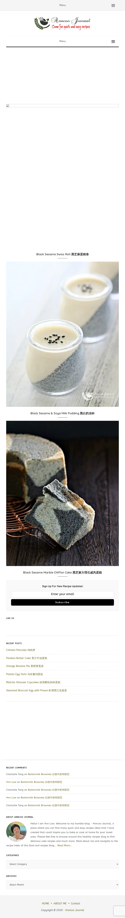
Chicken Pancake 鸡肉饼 (20, 650)
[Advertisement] (62, 71)
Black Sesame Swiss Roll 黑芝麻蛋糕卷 (62, 254)
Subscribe (62, 602)
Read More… (64, 845)
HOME (45, 903)
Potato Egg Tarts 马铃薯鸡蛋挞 (24, 674)
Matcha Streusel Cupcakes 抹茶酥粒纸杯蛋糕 (33, 682)
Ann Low (11, 782)
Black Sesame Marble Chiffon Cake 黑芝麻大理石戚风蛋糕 (62, 572)
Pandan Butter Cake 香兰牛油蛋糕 (26, 658)
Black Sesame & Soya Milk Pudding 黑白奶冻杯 (62, 413)
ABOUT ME (60, 903)
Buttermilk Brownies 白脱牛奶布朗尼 (49, 774)
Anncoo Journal (74, 910)
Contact (75, 903)
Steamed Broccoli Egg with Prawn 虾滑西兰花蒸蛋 (36, 690)
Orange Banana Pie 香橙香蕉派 (25, 666)
